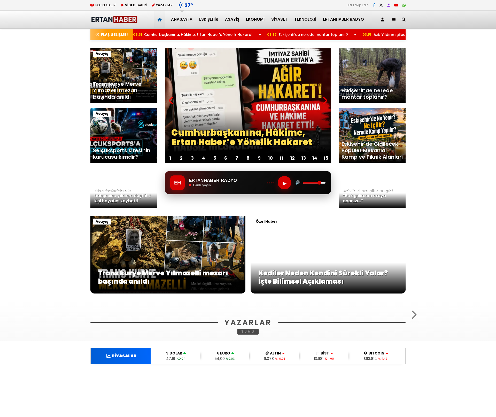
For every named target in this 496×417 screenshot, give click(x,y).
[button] (161, 19)
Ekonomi (255, 19)
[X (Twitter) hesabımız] (381, 5)
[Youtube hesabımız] (396, 5)
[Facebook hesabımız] (374, 5)
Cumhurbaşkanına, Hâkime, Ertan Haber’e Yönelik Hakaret (163, 34)
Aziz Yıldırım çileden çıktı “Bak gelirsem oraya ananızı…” (394, 34)
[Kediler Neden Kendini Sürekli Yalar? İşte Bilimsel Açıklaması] (328, 292)
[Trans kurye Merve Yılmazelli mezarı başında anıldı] (167, 292)
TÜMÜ (248, 394)
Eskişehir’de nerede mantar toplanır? (280, 34)
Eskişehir (208, 19)
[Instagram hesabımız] (388, 5)
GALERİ (105, 5)
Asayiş (232, 19)
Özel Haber (266, 221)
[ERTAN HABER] (114, 21)
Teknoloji (305, 19)
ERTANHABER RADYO (343, 19)
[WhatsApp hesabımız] (404, 5)
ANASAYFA (181, 19)
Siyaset (279, 19)
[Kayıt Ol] (383, 19)
